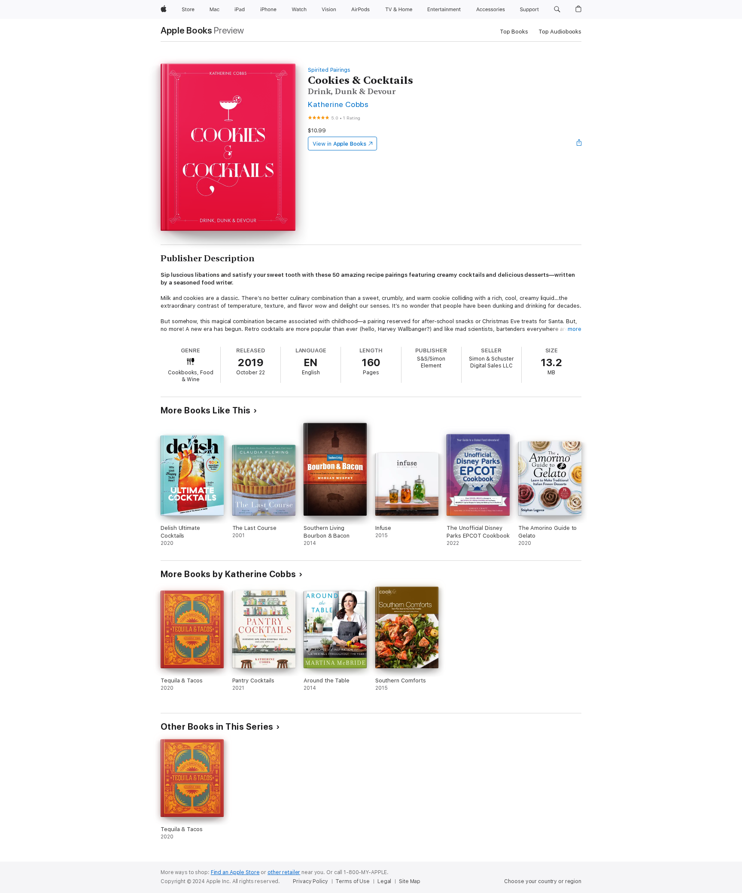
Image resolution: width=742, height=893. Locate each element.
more (574, 329)
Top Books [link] (514, 31)
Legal (384, 881)
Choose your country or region (542, 881)
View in (339, 144)
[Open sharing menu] (579, 143)
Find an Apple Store (235, 872)
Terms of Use (352, 881)
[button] (557, 9)
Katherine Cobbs (338, 104)
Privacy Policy (310, 881)
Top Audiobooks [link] (559, 31)
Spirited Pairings (329, 70)
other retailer (284, 872)
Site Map (409, 881)
